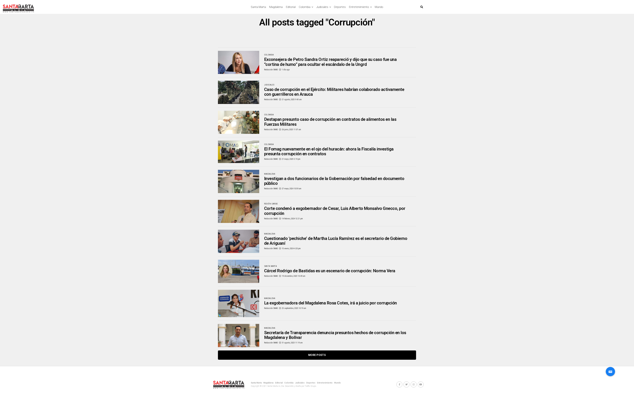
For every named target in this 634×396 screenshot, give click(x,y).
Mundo (379, 7)
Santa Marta (258, 7)
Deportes (340, 7)
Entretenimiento (359, 7)
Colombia (304, 7)
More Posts (317, 355)
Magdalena (276, 7)
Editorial (291, 7)
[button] (610, 371)
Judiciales (322, 7)
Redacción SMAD (271, 69)
